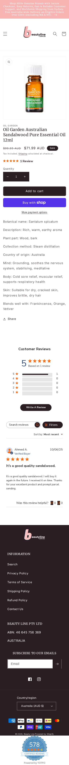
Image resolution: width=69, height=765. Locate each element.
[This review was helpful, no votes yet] (52, 503)
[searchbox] (20, 425)
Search (12, 564)
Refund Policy (17, 600)
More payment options (34, 212)
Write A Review (36, 407)
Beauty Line (29, 734)
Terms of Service (19, 582)
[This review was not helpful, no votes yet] (58, 503)
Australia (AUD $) (32, 705)
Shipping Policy (18, 591)
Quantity (8, 168)
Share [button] (12, 319)
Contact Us (15, 609)
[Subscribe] (57, 664)
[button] (5, 33)
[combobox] (48, 434)
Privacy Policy (17, 573)
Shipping (22, 154)
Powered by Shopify (44, 734)
